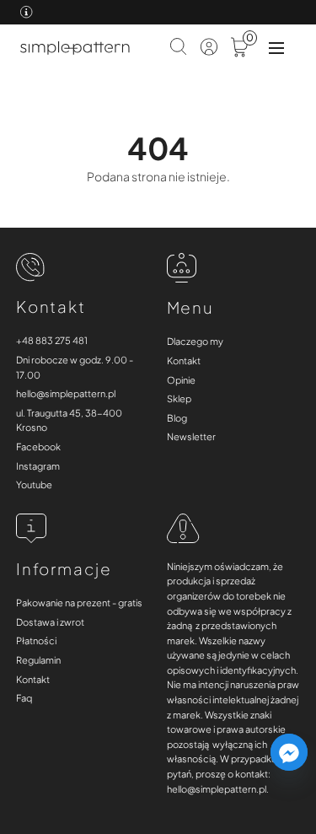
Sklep (179, 398)
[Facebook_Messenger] (289, 752)
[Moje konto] (209, 48)
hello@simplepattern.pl (65, 393)
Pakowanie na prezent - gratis (79, 602)
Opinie (181, 379)
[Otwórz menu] (276, 48)
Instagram (38, 465)
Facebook (38, 446)
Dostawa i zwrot (50, 621)
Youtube (34, 484)
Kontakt (184, 360)
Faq (24, 697)
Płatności (36, 640)
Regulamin (38, 659)
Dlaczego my (195, 341)
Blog (177, 417)
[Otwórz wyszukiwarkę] (178, 48)
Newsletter (191, 436)
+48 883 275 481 (52, 340)
